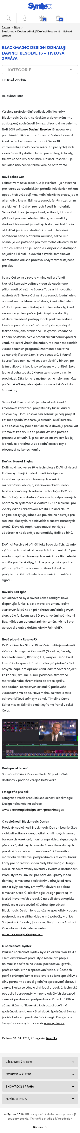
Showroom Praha (20, 1086)
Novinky (51, 1038)
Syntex (6, 27)
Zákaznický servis (19, 1062)
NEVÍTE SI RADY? (16, 1099)
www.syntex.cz (54, 1023)
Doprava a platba (18, 1074)
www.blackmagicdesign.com (22, 934)
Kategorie (19, 69)
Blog (17, 27)
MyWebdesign (62, 1118)
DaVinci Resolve (40, 129)
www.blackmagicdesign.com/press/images (33, 809)
